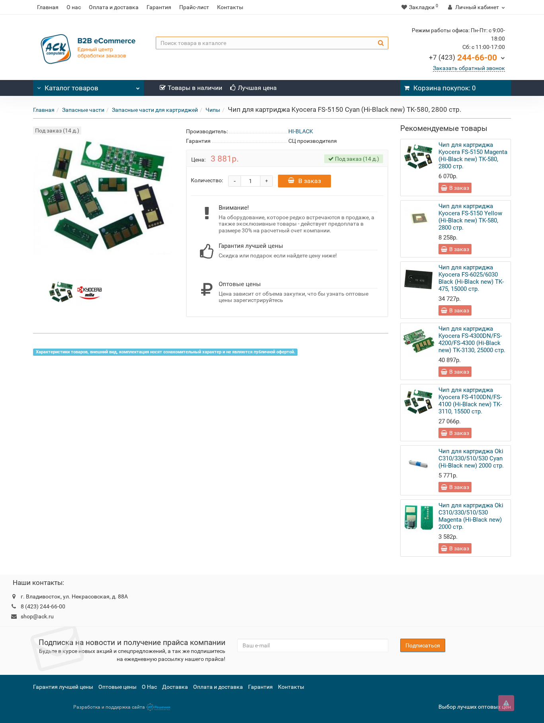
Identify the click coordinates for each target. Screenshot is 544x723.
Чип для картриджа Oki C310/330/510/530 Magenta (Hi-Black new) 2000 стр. (470, 516)
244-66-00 (463, 57)
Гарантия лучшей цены (63, 687)
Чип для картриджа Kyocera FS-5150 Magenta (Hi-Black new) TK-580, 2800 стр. (472, 155)
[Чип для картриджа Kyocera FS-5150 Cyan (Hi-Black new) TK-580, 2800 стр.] (61, 291)
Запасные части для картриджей (155, 110)
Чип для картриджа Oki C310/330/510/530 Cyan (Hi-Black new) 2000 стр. (471, 458)
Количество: (207, 180)
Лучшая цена (257, 88)
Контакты (230, 7)
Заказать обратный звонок (469, 68)
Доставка (175, 687)
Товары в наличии (195, 88)
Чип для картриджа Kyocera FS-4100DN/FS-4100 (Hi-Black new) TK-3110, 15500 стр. (470, 400)
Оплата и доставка (114, 7)
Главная (48, 7)
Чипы (212, 110)
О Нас (149, 687)
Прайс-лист (194, 7)
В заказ (309, 181)
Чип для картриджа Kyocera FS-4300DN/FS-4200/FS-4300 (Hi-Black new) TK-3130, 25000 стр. (471, 339)
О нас (74, 7)
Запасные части (83, 110)
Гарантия (159, 7)
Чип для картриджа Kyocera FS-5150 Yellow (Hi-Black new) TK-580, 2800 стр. (470, 217)
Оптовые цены (117, 687)
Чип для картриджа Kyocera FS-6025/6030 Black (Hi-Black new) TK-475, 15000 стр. (471, 278)
